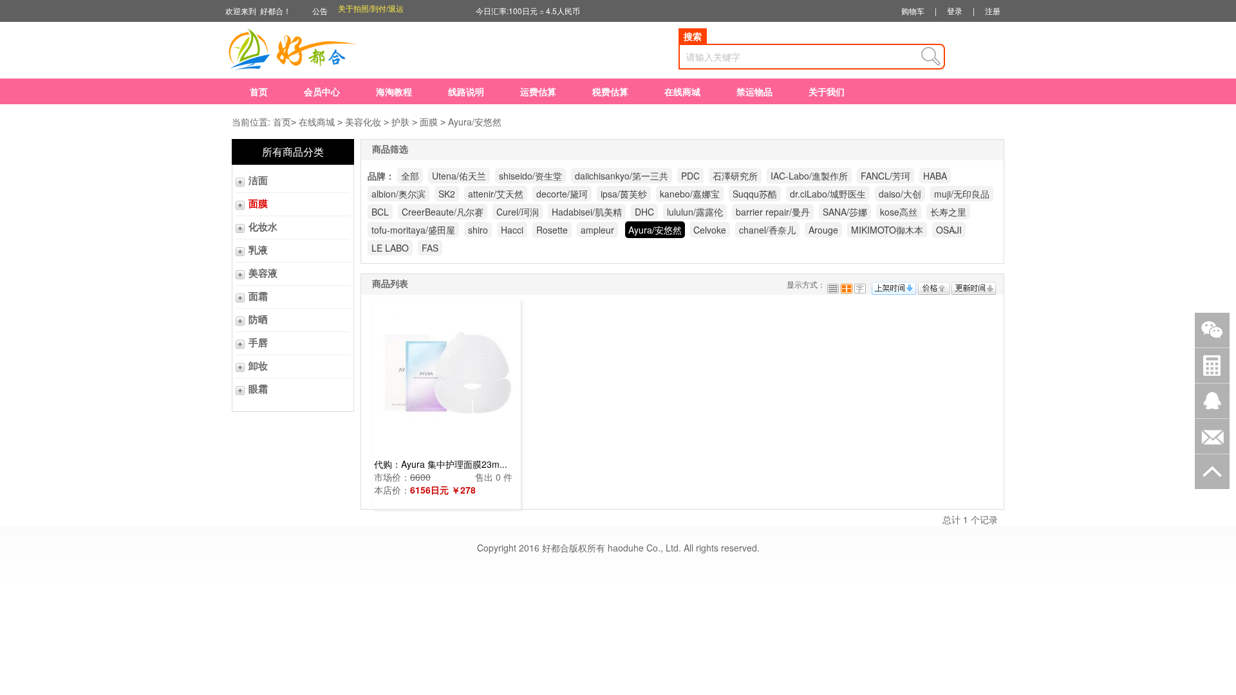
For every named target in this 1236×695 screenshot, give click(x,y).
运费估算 (538, 91)
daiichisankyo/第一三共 (621, 175)
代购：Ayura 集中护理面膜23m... (440, 464)
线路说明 (466, 91)
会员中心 (322, 91)
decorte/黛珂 (562, 193)
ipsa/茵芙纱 (624, 193)
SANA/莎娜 (845, 211)
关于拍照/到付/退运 (371, 10)
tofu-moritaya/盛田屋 (413, 229)
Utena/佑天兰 (459, 175)
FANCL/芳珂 (885, 175)
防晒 (258, 320)
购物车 (912, 10)
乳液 (258, 250)
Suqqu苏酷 (755, 193)
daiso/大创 (900, 193)
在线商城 (682, 91)
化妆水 (262, 227)
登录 (954, 10)
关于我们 (827, 91)
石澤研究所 (735, 175)
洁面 (258, 181)
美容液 (262, 273)
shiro (478, 229)
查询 (931, 57)
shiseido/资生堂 (530, 175)
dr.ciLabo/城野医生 (828, 193)
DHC (644, 211)
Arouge (823, 229)
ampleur (597, 229)
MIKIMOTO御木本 (887, 229)
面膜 (429, 121)
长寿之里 (948, 211)
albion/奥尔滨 (398, 193)
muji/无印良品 (961, 193)
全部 (410, 175)
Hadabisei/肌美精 (587, 211)
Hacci (512, 229)
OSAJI (949, 229)
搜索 (693, 36)
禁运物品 (754, 91)
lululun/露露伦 (695, 211)
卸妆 (258, 366)
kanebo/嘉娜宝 (690, 193)
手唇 (258, 343)
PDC (690, 175)
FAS (430, 247)
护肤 (400, 121)
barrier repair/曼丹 (773, 211)
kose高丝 (898, 211)
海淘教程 (394, 91)
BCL (380, 211)
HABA (935, 175)
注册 (992, 10)
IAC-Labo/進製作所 (809, 175)
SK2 (446, 193)
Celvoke (709, 229)
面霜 (258, 297)
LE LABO (390, 247)
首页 (259, 91)
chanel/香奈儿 (767, 229)
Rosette (552, 229)
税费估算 (610, 91)
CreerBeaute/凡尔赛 (442, 211)
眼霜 (258, 389)
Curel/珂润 (517, 211)
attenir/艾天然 (495, 193)
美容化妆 (363, 121)
